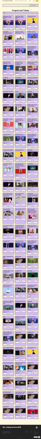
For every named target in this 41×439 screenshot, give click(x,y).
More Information (32, 26)
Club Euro (35, 434)
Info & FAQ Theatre (33, 5)
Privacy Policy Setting (36, 433)
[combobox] (20, 12)
